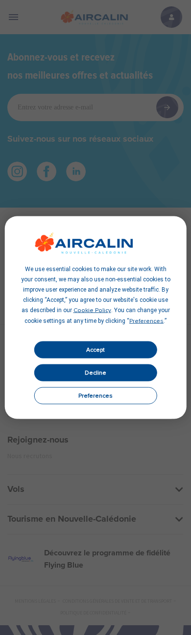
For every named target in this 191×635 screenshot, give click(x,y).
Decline (95, 373)
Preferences (95, 396)
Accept (95, 350)
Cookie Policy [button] (92, 311)
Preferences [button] (146, 321)
